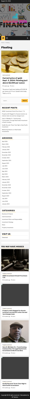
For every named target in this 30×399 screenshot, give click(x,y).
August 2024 (5, 196)
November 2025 (6, 155)
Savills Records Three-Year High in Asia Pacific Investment (14, 384)
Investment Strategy (7, 222)
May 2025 (4, 171)
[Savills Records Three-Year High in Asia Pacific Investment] (15, 368)
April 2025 (5, 174)
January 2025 (5, 182)
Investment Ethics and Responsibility (12, 219)
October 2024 (6, 190)
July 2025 (4, 166)
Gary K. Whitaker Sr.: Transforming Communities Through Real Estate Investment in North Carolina (14, 120)
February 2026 (6, 147)
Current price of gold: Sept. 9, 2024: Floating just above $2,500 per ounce (15, 80)
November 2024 (6, 187)
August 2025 (5, 163)
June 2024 (5, 201)
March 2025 (5, 177)
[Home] (3, 38)
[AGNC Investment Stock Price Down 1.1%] (15, 260)
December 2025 (6, 152)
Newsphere (23, 395)
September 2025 (6, 160)
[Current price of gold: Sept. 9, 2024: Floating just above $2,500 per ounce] (15, 62)
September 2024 (6, 193)
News (3, 225)
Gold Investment (6, 75)
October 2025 (6, 158)
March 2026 (5, 144)
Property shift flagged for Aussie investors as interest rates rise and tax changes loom (14, 312)
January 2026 (5, 149)
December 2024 (6, 185)
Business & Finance (7, 214)
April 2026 (5, 141)
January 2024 (5, 204)
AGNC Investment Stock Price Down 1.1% (13, 111)
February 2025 (6, 179)
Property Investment (7, 227)
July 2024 (4, 198)
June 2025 (5, 168)
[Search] (27, 38)
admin (12, 86)
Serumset (5, 237)
